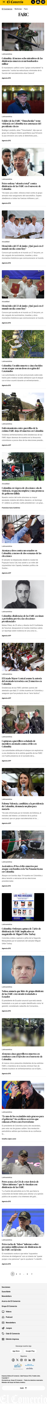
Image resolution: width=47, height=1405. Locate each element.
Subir (22, 1388)
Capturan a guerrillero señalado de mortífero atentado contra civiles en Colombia (19, 743)
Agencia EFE (6, 78)
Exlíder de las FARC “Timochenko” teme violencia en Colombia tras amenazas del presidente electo (21, 123)
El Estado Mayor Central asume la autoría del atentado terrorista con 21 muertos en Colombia (22, 681)
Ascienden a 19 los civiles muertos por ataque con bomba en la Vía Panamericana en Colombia (22, 868)
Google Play (30, 1351)
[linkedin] (29, 1360)
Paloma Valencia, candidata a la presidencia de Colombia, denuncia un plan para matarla (23, 806)
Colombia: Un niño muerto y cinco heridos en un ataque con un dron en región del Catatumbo (22, 368)
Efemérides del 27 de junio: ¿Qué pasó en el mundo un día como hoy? (22, 247)
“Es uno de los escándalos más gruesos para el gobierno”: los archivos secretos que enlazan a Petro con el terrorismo (23, 1118)
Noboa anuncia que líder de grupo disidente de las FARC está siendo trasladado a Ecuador (23, 993)
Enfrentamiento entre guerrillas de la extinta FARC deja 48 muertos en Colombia (22, 429)
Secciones (6, 1287)
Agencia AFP (6, 445)
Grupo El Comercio (9, 1306)
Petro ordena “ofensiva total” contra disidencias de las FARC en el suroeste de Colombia (21, 186)
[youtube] (25, 1360)
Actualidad (5, 242)
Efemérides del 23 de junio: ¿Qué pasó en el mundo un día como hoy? (22, 307)
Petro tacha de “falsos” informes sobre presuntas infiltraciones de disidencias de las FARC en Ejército (21, 1246)
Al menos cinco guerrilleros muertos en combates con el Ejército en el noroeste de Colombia (22, 1056)
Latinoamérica (7, 54)
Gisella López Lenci (9, 1139)
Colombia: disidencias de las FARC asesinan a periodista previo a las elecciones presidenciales (22, 618)
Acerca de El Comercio (11, 1301)
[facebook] (13, 1360)
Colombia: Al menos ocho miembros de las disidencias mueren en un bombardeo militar (22, 60)
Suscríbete (6, 1292)
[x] (17, 1360)
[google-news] (33, 1360)
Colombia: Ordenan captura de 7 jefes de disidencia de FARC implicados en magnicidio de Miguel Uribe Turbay (21, 931)
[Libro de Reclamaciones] (29, 1366)
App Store (16, 1351)
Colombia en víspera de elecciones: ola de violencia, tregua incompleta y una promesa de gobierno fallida (23, 490)
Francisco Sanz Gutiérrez (11, 508)
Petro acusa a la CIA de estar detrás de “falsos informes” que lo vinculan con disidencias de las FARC (20, 1184)
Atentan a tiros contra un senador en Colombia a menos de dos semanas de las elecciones (21, 553)
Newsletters (7, 1296)
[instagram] (21, 1360)
